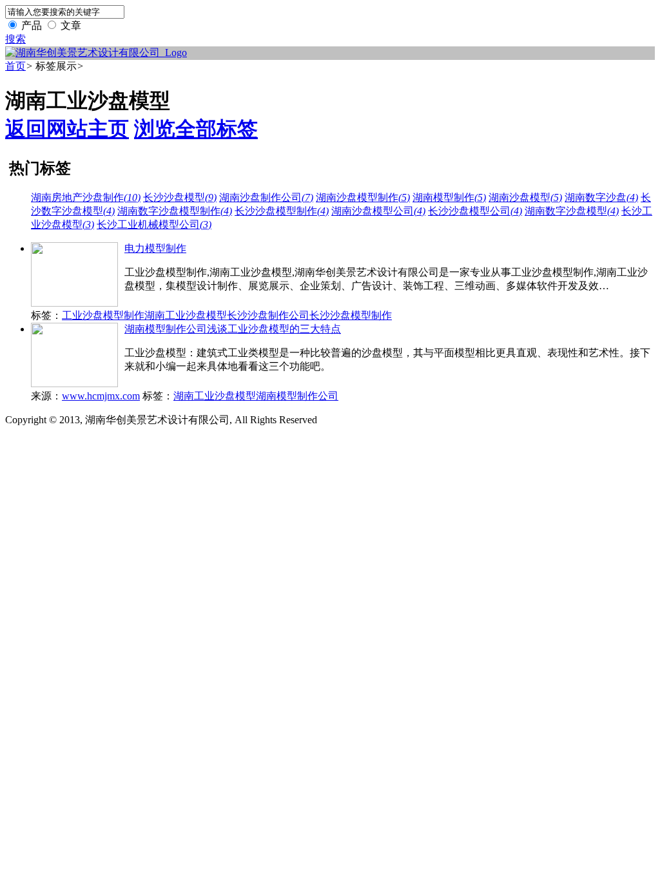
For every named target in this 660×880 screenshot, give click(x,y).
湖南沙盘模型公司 (378, 211)
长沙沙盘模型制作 (282, 211)
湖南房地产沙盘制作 (86, 197)
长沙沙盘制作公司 (268, 315)
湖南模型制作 (449, 197)
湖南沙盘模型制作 (363, 197)
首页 (15, 66)
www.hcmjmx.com (101, 395)
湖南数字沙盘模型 (572, 211)
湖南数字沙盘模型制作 (174, 211)
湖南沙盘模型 (525, 197)
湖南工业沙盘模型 (185, 315)
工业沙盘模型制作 (103, 315)
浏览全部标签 (196, 128)
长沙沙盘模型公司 (475, 211)
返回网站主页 (67, 128)
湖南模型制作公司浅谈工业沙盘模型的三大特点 (232, 328)
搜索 (15, 38)
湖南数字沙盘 (601, 197)
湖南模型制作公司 (297, 395)
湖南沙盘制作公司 (266, 197)
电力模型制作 (155, 248)
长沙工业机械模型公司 (154, 224)
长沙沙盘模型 (180, 197)
